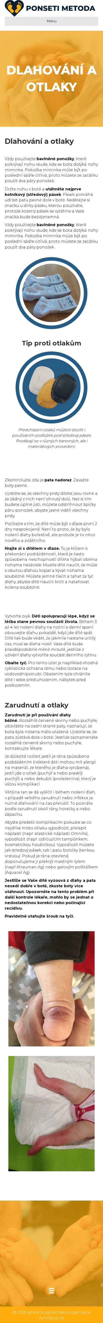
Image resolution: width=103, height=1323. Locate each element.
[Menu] (51, 1291)
